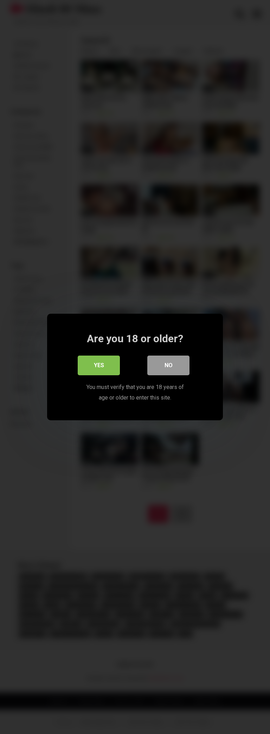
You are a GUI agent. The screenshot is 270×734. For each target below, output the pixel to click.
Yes (99, 365)
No (169, 365)
